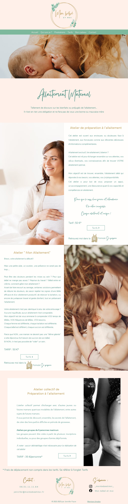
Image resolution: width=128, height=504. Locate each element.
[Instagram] (91, 486)
